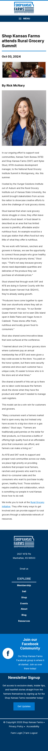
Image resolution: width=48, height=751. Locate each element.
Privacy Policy (16, 726)
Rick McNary (15, 85)
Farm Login (16, 733)
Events (24, 603)
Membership (24, 585)
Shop (24, 597)
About (24, 609)
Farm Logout (30, 733)
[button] (24, 118)
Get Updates (24, 706)
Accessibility (32, 726)
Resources (24, 621)
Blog (24, 615)
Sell (24, 591)
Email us (24, 568)
